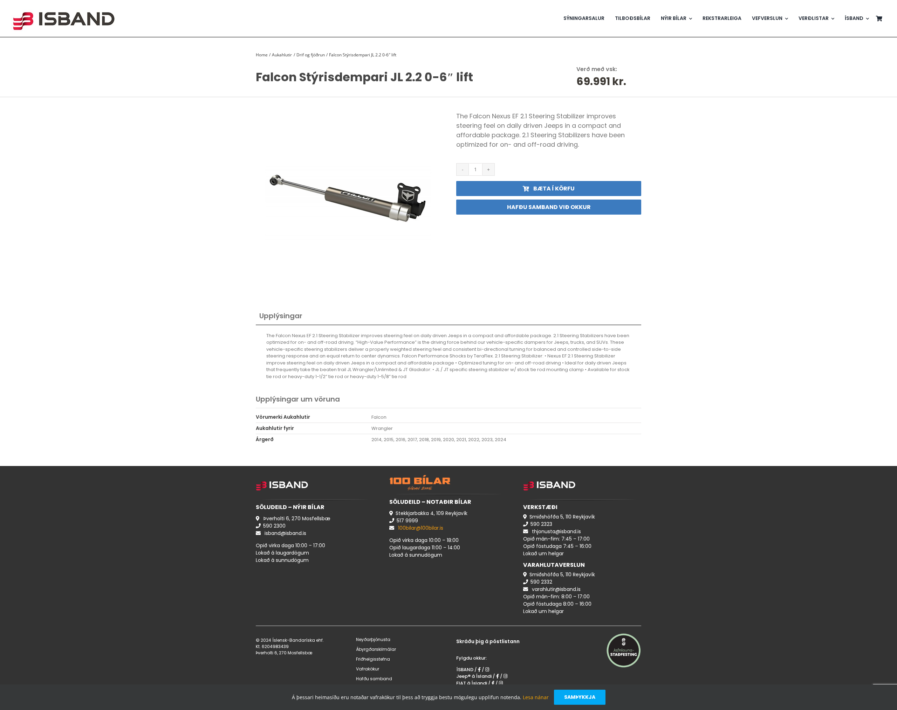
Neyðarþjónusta (373, 639)
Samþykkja (579, 697)
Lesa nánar (536, 697)
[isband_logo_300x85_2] (63, 5)
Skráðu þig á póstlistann (488, 641)
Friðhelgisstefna (373, 659)
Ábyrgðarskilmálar (376, 649)
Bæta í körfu (554, 189)
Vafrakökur (367, 669)
